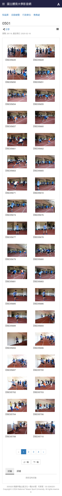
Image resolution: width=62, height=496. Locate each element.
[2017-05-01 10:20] (45, 405)
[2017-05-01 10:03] (17, 206)
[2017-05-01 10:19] (45, 383)
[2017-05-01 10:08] (45, 228)
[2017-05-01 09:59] (17, 184)
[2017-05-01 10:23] (45, 427)
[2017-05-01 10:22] (17, 427)
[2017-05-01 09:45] (17, 51)
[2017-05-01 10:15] (45, 317)
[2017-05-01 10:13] (17, 317)
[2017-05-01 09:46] (45, 51)
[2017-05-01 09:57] (45, 117)
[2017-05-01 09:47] (17, 73)
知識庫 (5, 14)
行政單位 (26, 14)
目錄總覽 (15, 14)
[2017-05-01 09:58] (45, 161)
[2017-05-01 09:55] (45, 95)
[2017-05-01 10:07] (17, 228)
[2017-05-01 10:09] (17, 250)
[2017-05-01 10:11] (45, 272)
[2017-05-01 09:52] (45, 73)
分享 (7, 29)
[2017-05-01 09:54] (17, 95)
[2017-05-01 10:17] (45, 361)
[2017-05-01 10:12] (17, 294)
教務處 (37, 14)
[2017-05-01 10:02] (45, 184)
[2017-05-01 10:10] (45, 250)
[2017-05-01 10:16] (45, 339)
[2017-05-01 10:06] (45, 206)
